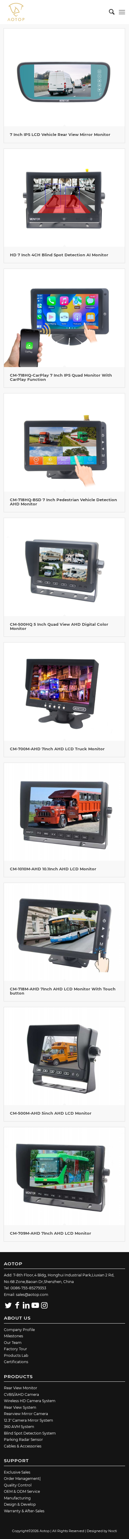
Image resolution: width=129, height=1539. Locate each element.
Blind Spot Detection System (30, 1433)
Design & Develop (20, 1504)
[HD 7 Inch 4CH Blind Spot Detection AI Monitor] (64, 198)
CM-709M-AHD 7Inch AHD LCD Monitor (50, 1233)
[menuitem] (109, 12)
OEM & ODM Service (22, 1491)
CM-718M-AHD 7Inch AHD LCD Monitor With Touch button (63, 990)
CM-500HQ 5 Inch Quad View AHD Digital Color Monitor (59, 626)
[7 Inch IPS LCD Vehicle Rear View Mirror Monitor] (64, 77)
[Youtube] (35, 1305)
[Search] (109, 12)
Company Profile (19, 1329)
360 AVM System (19, 1426)
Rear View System (20, 1407)
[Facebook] (17, 1305)
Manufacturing (17, 1498)
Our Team (13, 1342)
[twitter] (8, 1305)
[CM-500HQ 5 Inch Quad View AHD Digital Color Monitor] (64, 567)
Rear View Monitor (20, 1388)
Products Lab (16, 1355)
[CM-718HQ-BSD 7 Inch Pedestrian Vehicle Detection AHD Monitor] (64, 442)
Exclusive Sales (17, 1472)
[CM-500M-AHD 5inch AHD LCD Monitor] (64, 1056)
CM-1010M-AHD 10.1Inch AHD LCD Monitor (53, 868)
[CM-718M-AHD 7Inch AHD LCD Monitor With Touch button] (64, 932)
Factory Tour (15, 1349)
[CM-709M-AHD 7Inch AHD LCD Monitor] (64, 1176)
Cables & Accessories (22, 1446)
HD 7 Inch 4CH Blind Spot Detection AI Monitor (59, 254)
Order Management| (22, 1478)
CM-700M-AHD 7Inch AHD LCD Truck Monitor (57, 748)
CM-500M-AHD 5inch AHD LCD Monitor (51, 1113)
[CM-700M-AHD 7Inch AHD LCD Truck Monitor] (64, 691)
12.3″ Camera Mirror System (28, 1420)
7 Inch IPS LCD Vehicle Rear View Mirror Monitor (60, 134)
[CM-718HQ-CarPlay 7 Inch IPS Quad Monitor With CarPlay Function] (64, 318)
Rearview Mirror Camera (26, 1413)
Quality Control (18, 1485)
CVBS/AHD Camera (21, 1394)
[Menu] (122, 12)
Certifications (16, 1362)
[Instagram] (44, 1305)
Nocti (112, 1531)
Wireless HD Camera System (30, 1401)
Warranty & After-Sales (24, 1511)
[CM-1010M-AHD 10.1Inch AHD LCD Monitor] (64, 812)
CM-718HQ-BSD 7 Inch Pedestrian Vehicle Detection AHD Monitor (63, 501)
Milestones (13, 1336)
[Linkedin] (26, 1305)
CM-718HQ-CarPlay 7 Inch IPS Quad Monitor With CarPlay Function (61, 377)
